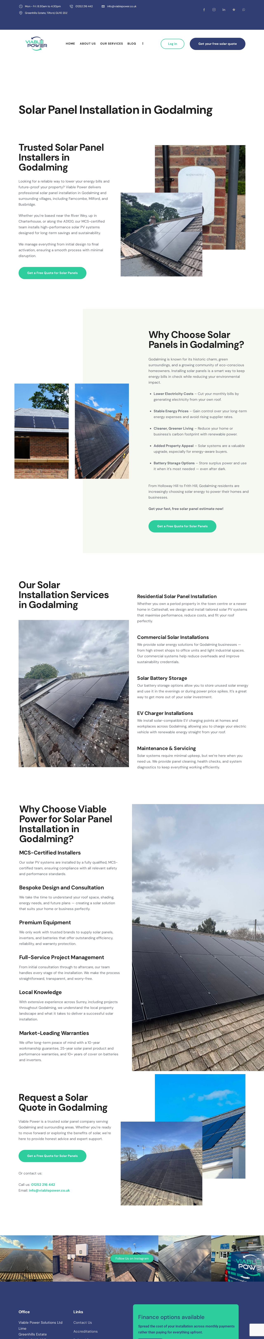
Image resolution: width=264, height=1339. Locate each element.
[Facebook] (225, 1284)
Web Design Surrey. (33, 1283)
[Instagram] (233, 1284)
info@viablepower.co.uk (38, 1255)
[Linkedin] (240, 1284)
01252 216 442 (32, 1267)
